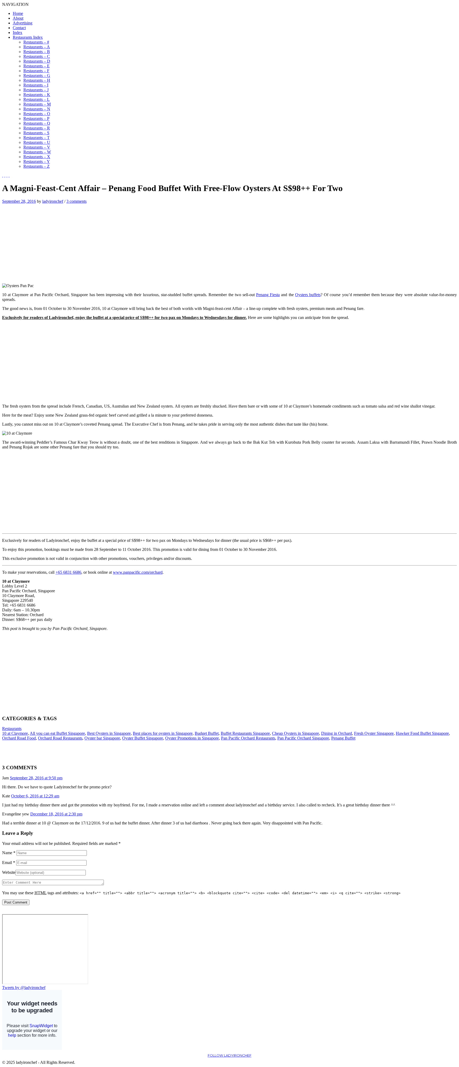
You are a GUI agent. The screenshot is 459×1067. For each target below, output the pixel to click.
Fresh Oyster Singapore (374, 733)
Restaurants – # (36, 42)
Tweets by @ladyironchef (23, 987)
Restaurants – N (36, 109)
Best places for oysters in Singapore (163, 733)
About (18, 18)
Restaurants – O (36, 113)
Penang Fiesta (268, 294)
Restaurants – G (36, 75)
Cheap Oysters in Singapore (295, 733)
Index (17, 32)
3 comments (76, 201)
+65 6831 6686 (68, 572)
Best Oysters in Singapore (109, 733)
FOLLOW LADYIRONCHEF (230, 1055)
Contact (19, 27)
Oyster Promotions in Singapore (192, 738)
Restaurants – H (36, 80)
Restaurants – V (36, 147)
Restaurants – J (36, 90)
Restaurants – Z (36, 166)
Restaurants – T (36, 137)
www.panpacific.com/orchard (138, 572)
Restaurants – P (36, 118)
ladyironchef (52, 201)
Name (8, 852)
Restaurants (12, 728)
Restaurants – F (36, 70)
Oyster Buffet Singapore (142, 738)
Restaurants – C (36, 56)
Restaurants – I (35, 85)
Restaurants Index (28, 37)
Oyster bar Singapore (102, 738)
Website (8, 872)
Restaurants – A (36, 47)
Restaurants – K (36, 94)
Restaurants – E (36, 66)
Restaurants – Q (36, 123)
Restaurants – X (36, 156)
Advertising (22, 23)
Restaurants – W (37, 152)
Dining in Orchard (336, 733)
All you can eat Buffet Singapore (57, 733)
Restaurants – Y (36, 161)
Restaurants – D (36, 61)
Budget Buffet (207, 733)
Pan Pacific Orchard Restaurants (248, 738)
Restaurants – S (36, 133)
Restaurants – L (36, 99)
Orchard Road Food (19, 738)
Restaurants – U (36, 142)
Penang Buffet (343, 738)
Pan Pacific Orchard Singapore (303, 738)
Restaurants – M (37, 104)
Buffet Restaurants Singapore (245, 733)
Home (18, 13)
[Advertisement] (46, 241)
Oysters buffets (308, 294)
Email (8, 862)
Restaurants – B (36, 51)
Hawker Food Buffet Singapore (422, 733)
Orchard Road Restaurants (60, 738)
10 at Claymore (15, 733)
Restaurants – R (36, 128)
